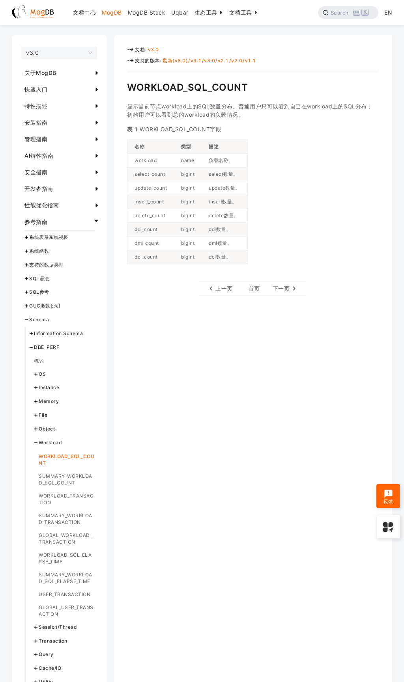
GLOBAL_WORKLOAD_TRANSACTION (65, 538)
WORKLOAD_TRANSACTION (66, 499)
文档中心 (84, 12)
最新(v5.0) (175, 60)
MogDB (112, 12)
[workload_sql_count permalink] (121, 86)
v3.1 (196, 60)
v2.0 (236, 60)
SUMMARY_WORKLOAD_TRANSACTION (65, 518)
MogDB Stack (147, 12)
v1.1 (250, 60)
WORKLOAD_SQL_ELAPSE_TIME (65, 558)
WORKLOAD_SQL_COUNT (66, 459)
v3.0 (153, 49)
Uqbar (180, 12)
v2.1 (223, 60)
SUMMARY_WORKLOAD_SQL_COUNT (65, 479)
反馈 (388, 501)
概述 (39, 361)
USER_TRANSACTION (64, 594)
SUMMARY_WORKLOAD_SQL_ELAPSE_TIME (65, 578)
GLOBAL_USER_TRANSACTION (66, 610)
